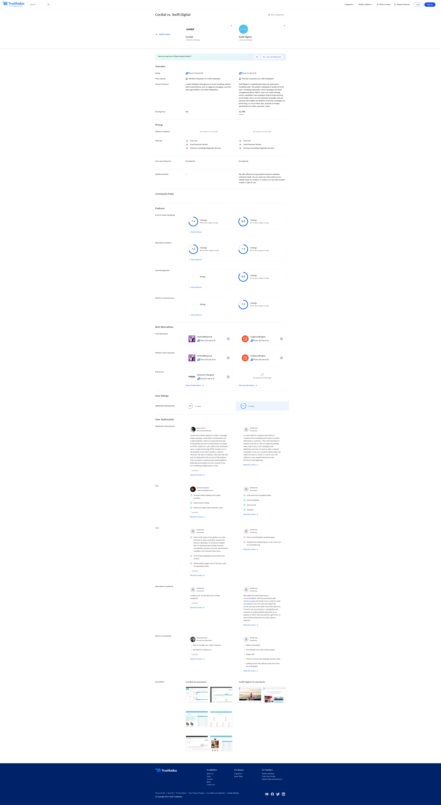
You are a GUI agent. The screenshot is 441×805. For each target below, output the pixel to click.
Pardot (245, 607)
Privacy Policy (181, 793)
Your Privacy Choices (196, 793)
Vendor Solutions (268, 774)
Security (171, 793)
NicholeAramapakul (203, 488)
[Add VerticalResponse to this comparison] (228, 338)
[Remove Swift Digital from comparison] (285, 26)
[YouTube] (267, 794)
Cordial (189, 37)
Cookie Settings (233, 793)
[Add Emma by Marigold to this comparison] (228, 377)
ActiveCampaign (249, 601)
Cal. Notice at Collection (216, 793)
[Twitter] (278, 794)
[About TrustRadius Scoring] (187, 73)
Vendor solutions (365, 5)
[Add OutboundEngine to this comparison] (281, 338)
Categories (349, 5)
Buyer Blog (238, 776)
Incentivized (195, 470)
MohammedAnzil (202, 638)
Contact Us (211, 785)
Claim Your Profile (268, 776)
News (209, 782)
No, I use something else (272, 57)
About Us (210, 774)
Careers (210, 779)
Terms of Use (160, 793)
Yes (257, 57)
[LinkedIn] (283, 794)
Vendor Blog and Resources (272, 779)
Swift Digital (245, 37)
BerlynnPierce (201, 428)
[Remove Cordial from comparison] (231, 26)
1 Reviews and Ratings (245, 40)
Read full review (196, 475)
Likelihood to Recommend (165, 406)
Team (209, 776)
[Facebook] (272, 794)
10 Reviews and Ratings (193, 40)
